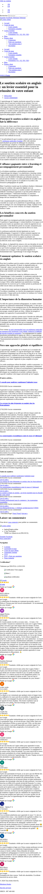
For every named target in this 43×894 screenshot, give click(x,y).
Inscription (11, 46)
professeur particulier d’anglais (13, 141)
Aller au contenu (5, 1)
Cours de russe (9, 25)
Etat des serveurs (5, 888)
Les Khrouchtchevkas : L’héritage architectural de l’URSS (19, 508)
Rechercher (4, 16)
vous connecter (13, 522)
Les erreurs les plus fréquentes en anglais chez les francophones (21, 481)
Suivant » (25, 513)
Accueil (6, 23)
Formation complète (15, 29)
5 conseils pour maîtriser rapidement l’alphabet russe (18, 382)
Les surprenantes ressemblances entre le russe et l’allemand (21, 436)
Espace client (8, 38)
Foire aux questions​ (14, 42)
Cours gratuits (13, 27)
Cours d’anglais (9, 31)
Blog (5, 36)
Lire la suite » (4, 480)
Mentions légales (5, 884)
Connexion (12, 40)
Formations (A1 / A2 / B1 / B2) (18, 34)
